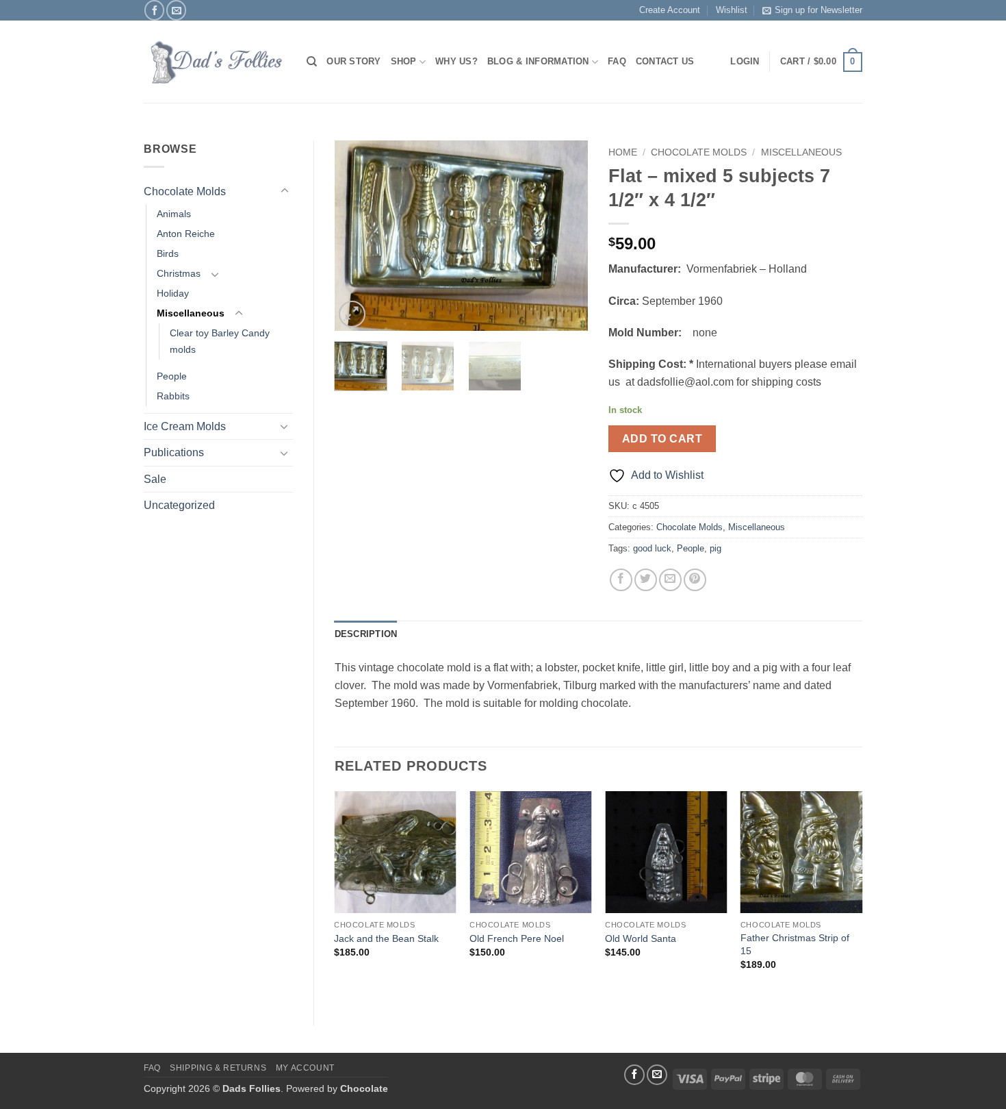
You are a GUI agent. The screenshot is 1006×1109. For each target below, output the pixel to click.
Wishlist (731, 10)
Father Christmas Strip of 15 (794, 944)
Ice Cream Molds (185, 426)
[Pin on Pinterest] (695, 580)
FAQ (617, 61)
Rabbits (173, 395)
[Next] (566, 235)
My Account (305, 1068)
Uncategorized (179, 505)
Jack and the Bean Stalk (386, 938)
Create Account (669, 10)
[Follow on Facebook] (154, 10)
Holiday (173, 293)
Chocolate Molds (185, 191)
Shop (404, 61)
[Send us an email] (176, 10)
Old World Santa (640, 938)
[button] (821, 62)
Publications (174, 452)
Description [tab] (366, 634)
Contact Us (665, 61)
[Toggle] (284, 191)
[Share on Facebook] (621, 580)
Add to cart (662, 439)
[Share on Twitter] (645, 580)
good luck (652, 548)
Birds (168, 253)
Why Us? (456, 61)
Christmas (179, 273)
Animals (174, 213)
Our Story (353, 61)
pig (715, 548)
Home (622, 152)
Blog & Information (538, 61)
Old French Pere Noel (516, 938)
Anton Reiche (186, 233)
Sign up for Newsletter (818, 10)
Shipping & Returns (218, 1068)
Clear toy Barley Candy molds (220, 340)
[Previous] (356, 235)
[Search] (312, 62)
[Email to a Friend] (670, 580)
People (172, 376)
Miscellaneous (190, 313)
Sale (155, 479)
